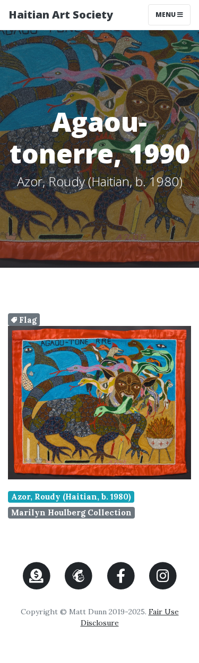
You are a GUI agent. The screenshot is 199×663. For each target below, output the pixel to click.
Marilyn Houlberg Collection (71, 512)
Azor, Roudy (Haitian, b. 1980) (71, 497)
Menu (173, 14)
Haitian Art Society (60, 14)
